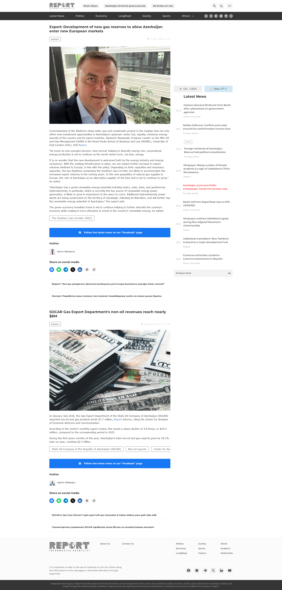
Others (186, 16)
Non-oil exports (137, 449)
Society (202, 543)
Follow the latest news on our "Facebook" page (113, 232)
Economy (181, 548)
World (224, 543)
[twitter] (221, 16)
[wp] (58, 269)
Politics (180, 543)
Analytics (225, 548)
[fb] (206, 16)
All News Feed (183, 273)
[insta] (211, 16)
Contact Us (128, 543)
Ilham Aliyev (91, 6)
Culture (202, 553)
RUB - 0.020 (190, 88)
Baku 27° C (220, 88)
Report (82, 145)
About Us (105, 543)
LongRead (181, 553)
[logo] (62, 6)
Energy (55, 39)
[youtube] (231, 16)
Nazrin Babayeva (66, 251)
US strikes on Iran (163, 6)
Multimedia (227, 553)
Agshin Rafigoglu (66, 482)
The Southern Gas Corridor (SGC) (72, 218)
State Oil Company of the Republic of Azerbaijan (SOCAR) (86, 449)
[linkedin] (226, 16)
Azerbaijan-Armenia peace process (125, 6)
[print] (87, 269)
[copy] (94, 269)
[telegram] (216, 16)
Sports (201, 548)
